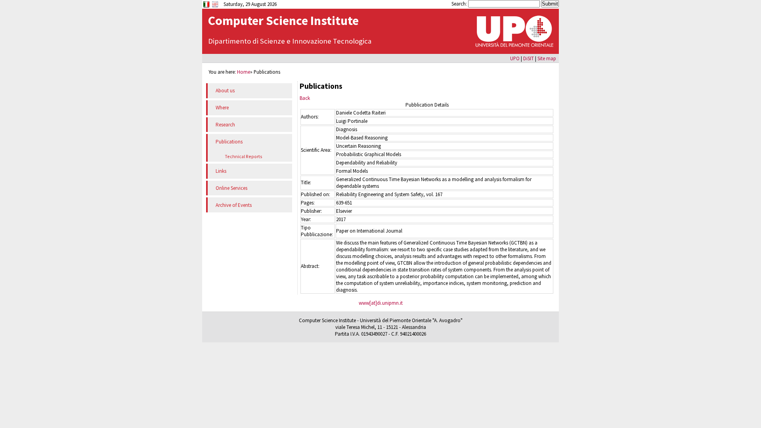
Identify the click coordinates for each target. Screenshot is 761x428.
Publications (229, 141)
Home (243, 72)
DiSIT (528, 58)
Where (222, 107)
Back (305, 98)
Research (225, 124)
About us (225, 90)
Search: (459, 3)
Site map (546, 58)
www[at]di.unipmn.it (381, 303)
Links (221, 171)
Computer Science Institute (283, 21)
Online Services (231, 188)
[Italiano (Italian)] (207, 7)
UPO (515, 58)
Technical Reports (243, 156)
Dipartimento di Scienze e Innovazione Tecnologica (289, 41)
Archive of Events (234, 205)
